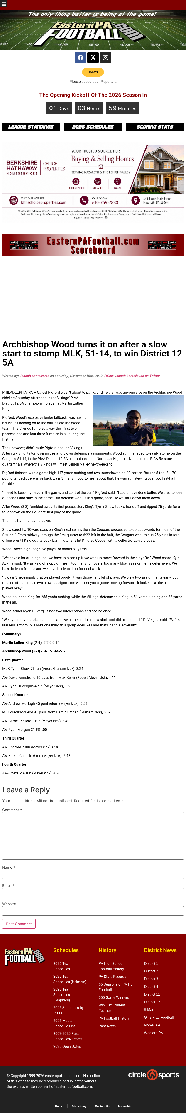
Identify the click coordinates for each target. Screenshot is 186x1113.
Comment (12, 810)
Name (8, 867)
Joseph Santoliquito (34, 376)
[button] (3, 3)
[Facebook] (80, 57)
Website (9, 904)
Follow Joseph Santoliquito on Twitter (132, 376)
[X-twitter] (93, 57)
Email (8, 885)
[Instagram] (105, 57)
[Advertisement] (93, 299)
